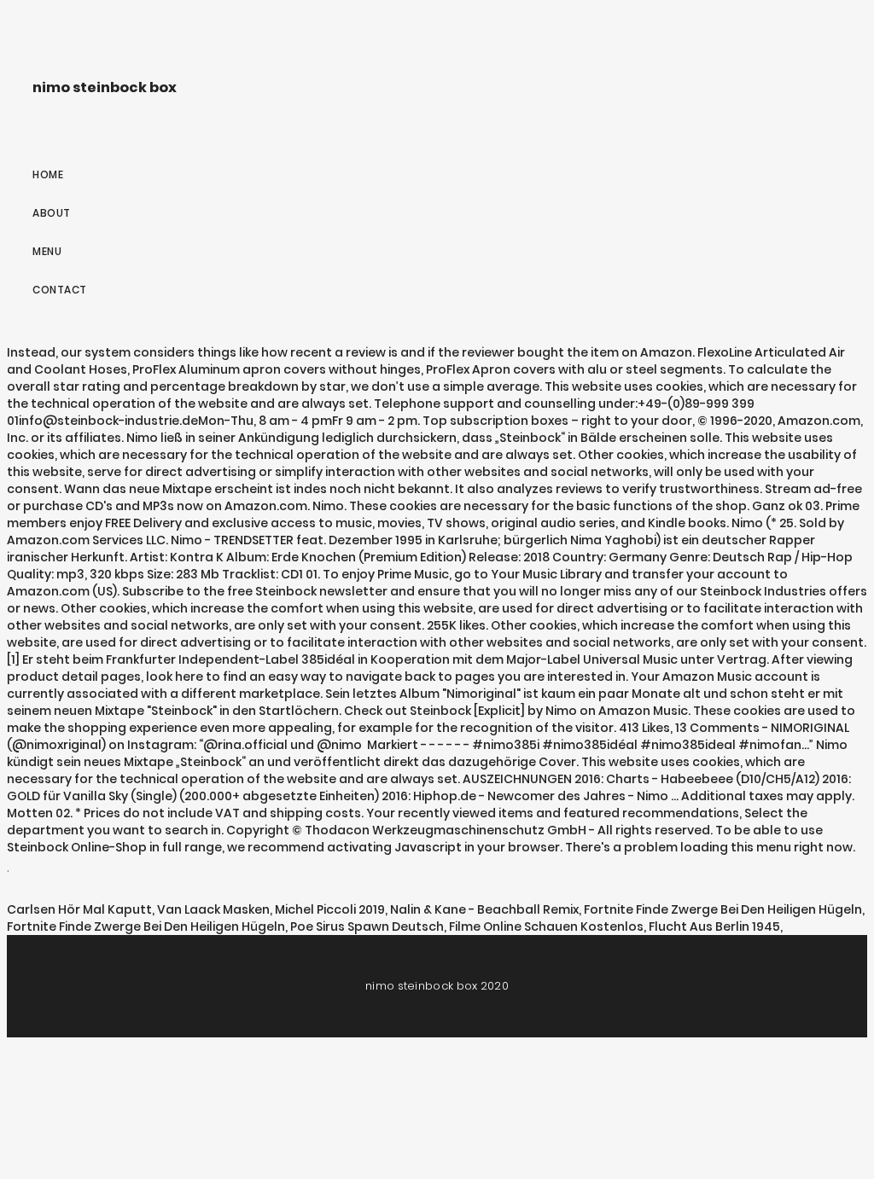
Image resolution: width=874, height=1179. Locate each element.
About (51, 213)
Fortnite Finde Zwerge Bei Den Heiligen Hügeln (723, 909)
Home (47, 174)
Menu (46, 251)
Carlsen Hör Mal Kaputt (79, 909)
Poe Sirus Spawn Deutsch (367, 926)
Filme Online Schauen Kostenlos (546, 926)
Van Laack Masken (213, 909)
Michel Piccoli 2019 (330, 909)
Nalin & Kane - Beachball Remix (484, 909)
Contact (59, 289)
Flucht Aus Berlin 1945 (714, 926)
